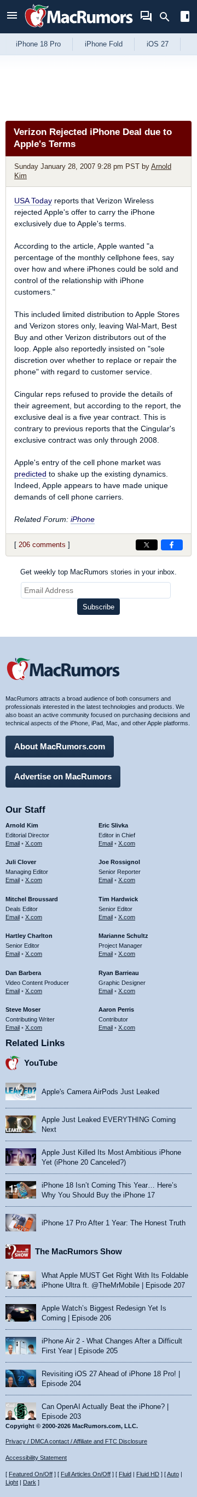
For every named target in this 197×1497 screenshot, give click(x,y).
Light (11, 1482)
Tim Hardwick (118, 899)
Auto (173, 1474)
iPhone (83, 519)
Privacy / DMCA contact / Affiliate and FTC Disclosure (76, 1441)
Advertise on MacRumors (63, 776)
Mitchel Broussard (31, 899)
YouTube (40, 1062)
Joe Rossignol (119, 862)
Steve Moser (22, 1009)
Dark (29, 1482)
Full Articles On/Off (86, 1474)
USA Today (33, 200)
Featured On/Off (31, 1474)
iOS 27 (158, 44)
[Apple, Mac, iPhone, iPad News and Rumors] (79, 29)
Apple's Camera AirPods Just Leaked (100, 1092)
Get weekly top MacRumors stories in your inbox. (98, 572)
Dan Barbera (23, 973)
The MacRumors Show (78, 1251)
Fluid (125, 1474)
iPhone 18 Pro (38, 44)
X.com (33, 843)
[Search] (168, 17)
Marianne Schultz (123, 935)
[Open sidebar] (185, 18)
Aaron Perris (116, 1009)
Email (12, 843)
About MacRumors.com (59, 746)
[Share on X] (147, 544)
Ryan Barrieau (119, 973)
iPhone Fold (104, 44)
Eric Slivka (113, 825)
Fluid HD (147, 1474)
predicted (30, 473)
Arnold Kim (21, 825)
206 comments (42, 545)
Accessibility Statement (36, 1457)
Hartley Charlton (29, 935)
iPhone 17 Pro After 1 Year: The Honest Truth (114, 1223)
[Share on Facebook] (172, 544)
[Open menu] (12, 16)
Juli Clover (20, 862)
